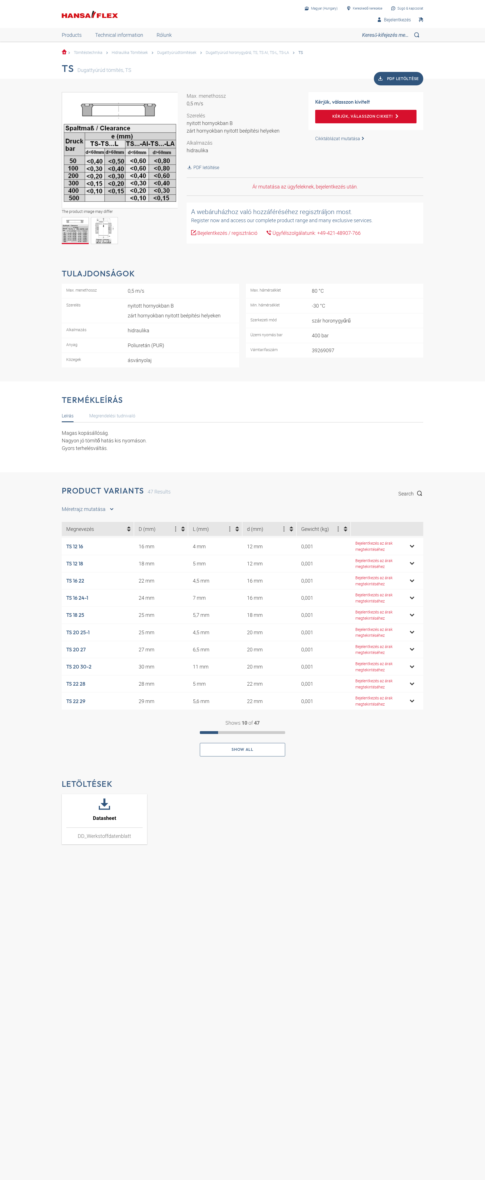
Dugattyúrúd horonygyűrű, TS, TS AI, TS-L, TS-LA (247, 52)
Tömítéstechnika (88, 52)
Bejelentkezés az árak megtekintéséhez (374, 546)
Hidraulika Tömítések (130, 52)
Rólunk (164, 34)
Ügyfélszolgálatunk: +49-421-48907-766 (316, 232)
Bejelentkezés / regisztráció (226, 232)
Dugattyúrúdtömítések (176, 52)
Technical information (119, 34)
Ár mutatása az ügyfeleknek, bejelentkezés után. (305, 186)
